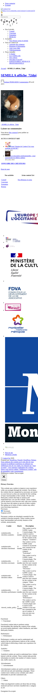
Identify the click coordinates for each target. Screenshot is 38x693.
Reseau (3, 187)
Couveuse (12, 33)
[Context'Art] (9, 26)
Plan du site (9, 453)
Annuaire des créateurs (16, 44)
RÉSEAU (12, 37)
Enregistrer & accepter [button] (8, 691)
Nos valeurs (13, 58)
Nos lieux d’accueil (15, 59)
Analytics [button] (4, 648)
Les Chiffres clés (14, 56)
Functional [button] (4, 619)
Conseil (11, 31)
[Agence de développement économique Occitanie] (18, 303)
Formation (12, 35)
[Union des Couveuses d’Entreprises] (9, 449)
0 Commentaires (23, 82)
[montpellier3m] (18, 336)
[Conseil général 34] (13, 310)
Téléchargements (15, 50)
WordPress (13, 460)
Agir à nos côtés (14, 48)
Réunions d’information (17, 46)
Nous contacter (10, 3)
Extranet (8, 5)
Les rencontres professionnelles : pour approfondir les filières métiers (20, 157)
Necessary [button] (4, 509)
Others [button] (3, 678)
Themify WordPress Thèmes (26, 460)
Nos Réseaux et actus (25, 180)
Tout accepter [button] (19, 473)
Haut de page (5, 169)
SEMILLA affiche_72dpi (19, 75)
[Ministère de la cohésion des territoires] (13, 242)
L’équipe (12, 54)
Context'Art (6, 458)
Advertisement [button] (6, 663)
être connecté (13, 132)
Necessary (6, 511)
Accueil (3, 68)
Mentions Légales (11, 454)
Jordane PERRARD (11, 82)
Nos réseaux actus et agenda (18, 41)
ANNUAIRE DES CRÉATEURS (13, 163)
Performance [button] (5, 634)
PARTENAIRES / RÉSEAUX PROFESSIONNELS (19, 62)
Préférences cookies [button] (7, 473)
